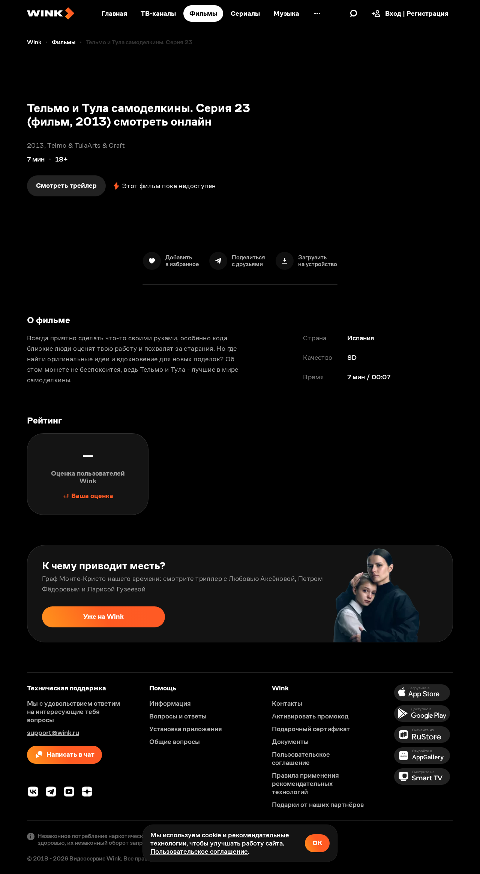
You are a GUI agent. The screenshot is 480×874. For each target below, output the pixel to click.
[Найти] (353, 13)
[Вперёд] (466, 593)
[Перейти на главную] (50, 13)
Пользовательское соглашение (199, 851)
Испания (360, 338)
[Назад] (13, 593)
